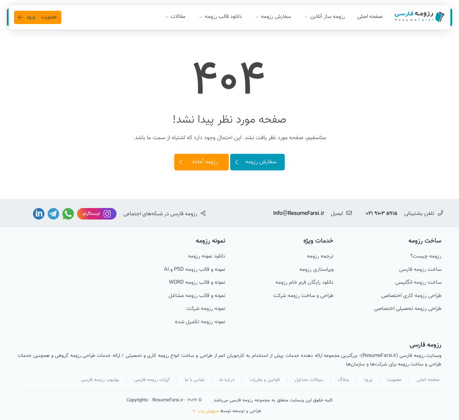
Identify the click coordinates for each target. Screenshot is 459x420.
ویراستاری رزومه (316, 270)
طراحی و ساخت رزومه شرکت (303, 296)
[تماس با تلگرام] (52, 214)
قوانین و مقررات (265, 379)
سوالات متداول (309, 379)
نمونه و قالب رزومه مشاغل (197, 296)
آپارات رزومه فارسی (152, 379)
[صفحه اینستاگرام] (96, 214)
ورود (368, 379)
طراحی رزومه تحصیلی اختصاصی (407, 309)
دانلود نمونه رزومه (206, 256)
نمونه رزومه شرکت (205, 309)
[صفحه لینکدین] (38, 214)
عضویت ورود (41, 17)
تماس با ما (194, 379)
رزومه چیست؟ (425, 256)
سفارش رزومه (260, 161)
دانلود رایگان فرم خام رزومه (304, 283)
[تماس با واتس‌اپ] (67, 214)
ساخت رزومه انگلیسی (418, 283)
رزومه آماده (205, 161)
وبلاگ (343, 379)
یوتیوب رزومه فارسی (100, 379)
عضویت (394, 379)
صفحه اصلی (370, 17)
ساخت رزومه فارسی (420, 270)
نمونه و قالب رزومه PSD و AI (194, 270)
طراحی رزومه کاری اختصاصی (411, 296)
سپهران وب (208, 411)
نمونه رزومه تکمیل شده (200, 322)
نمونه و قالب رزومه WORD (197, 283)
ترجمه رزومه (320, 256)
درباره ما (227, 379)
